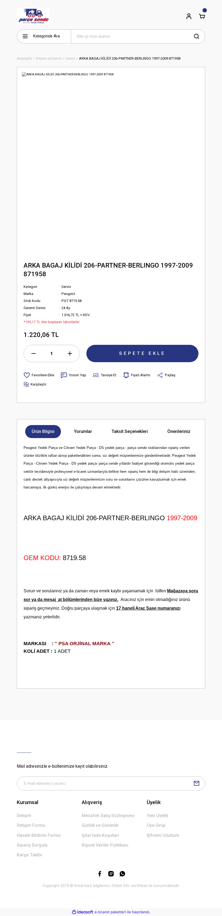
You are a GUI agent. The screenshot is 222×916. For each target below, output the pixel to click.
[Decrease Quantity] (33, 353)
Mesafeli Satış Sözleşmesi (108, 815)
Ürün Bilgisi (43, 431)
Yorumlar (83, 431)
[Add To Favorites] (39, 375)
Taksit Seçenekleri (130, 431)
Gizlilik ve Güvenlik (100, 825)
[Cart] (202, 16)
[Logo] (33, 16)
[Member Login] (189, 16)
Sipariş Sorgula (32, 845)
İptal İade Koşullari (100, 835)
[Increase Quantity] (70, 353)
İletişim (24, 815)
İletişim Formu (31, 825)
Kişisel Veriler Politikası (105, 845)
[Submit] (196, 783)
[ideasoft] (82, 912)
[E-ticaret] (110, 912)
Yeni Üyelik (157, 815)
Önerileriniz (178, 431)
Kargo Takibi (29, 854)
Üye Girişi (156, 825)
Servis (66, 287)
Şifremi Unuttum (163, 835)
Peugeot (68, 294)
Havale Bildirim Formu (39, 835)
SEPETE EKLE (142, 353)
